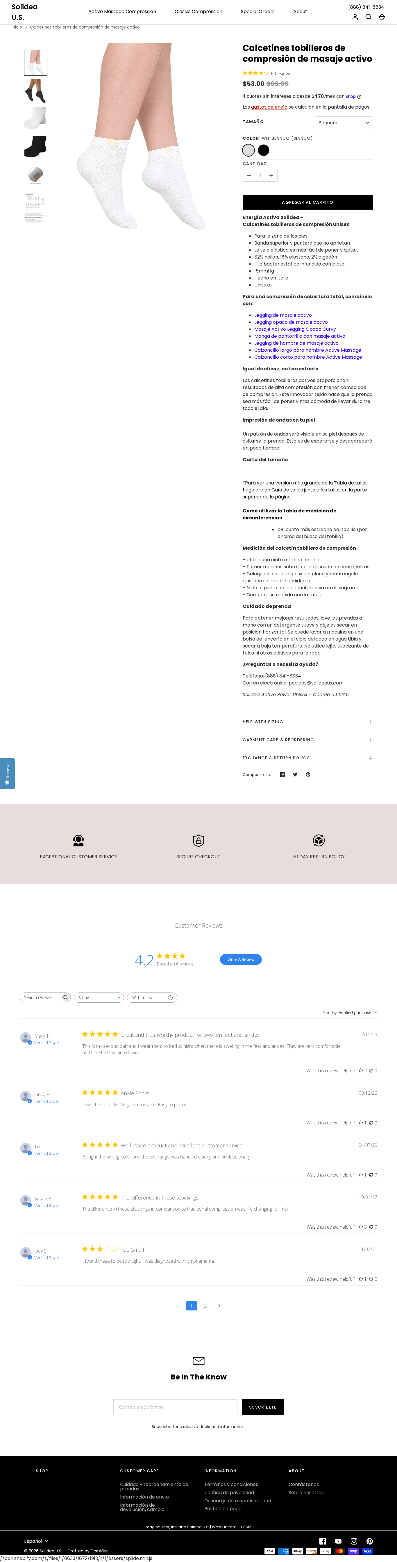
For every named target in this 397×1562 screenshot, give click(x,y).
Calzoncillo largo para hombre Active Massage (307, 350)
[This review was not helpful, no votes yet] (371, 1070)
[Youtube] (338, 1541)
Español (33, 1541)
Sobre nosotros (306, 1492)
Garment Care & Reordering (278, 740)
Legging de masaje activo (283, 315)
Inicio (17, 27)
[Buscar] (368, 16)
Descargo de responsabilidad (237, 1500)
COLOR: (278, 138)
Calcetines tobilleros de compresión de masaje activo (85, 27)
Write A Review (241, 959)
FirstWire (99, 1551)
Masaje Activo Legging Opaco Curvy (295, 329)
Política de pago (223, 1508)
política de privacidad (229, 1492)
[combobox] (99, 998)
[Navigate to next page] (219, 1305)
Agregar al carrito (307, 202)
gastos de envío (269, 107)
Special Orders (258, 11)
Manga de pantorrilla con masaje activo (299, 336)
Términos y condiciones (231, 1484)
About (300, 11)
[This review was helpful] (361, 1070)
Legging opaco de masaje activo (291, 322)
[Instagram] (354, 1541)
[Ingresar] (355, 16)
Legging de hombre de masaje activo (296, 343)
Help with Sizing (263, 722)
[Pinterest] (369, 1541)
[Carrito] (381, 16)
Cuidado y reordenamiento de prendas (154, 1486)
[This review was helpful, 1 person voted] (361, 1122)
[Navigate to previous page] (177, 1305)
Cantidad (255, 164)
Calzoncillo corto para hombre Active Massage (308, 357)
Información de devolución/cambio (142, 1507)
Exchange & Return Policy (276, 758)
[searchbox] (40, 997)
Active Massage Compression (122, 11)
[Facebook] (322, 1541)
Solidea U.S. (25, 12)
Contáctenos (304, 1484)
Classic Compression (198, 11)
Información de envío (144, 1497)
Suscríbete (262, 1407)
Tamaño (253, 122)
